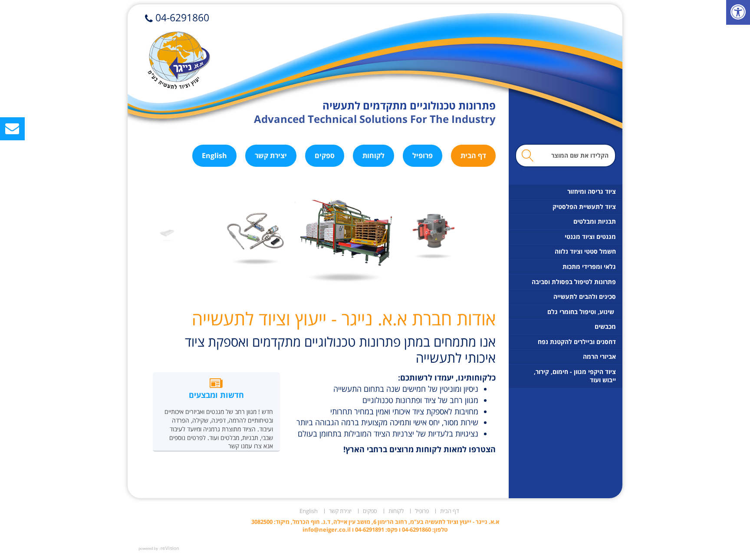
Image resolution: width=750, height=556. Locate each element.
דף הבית (473, 155)
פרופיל (422, 155)
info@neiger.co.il (327, 529)
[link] (738, 12)
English (214, 155)
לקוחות (373, 155)
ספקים (325, 155)
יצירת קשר (271, 155)
